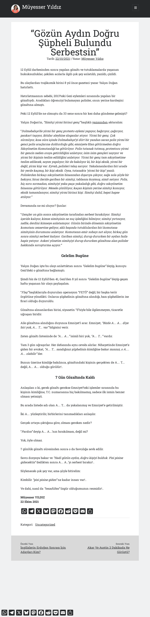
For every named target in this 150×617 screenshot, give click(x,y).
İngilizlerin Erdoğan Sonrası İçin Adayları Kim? (43, 550)
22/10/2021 (62, 58)
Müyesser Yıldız (41, 6)
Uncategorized (45, 524)
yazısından (100, 122)
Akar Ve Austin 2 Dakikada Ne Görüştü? (108, 550)
